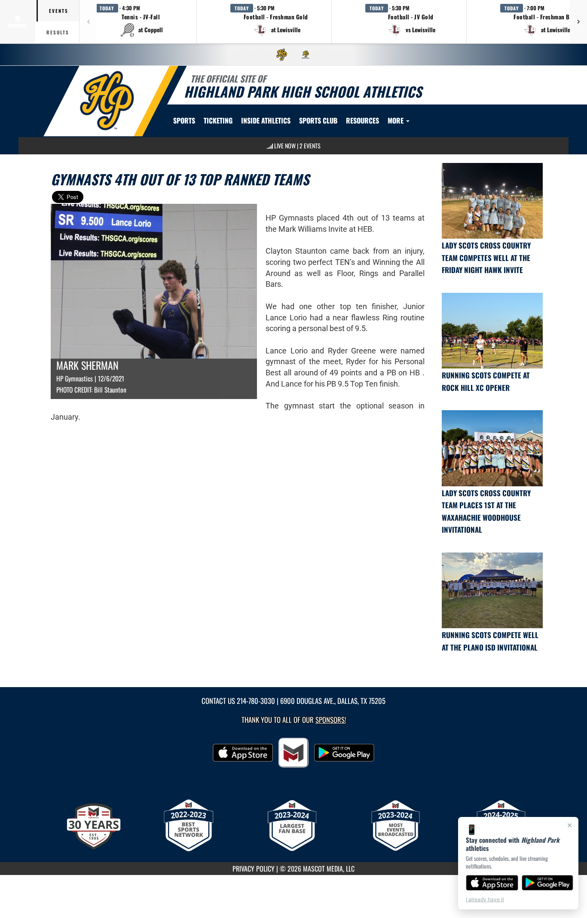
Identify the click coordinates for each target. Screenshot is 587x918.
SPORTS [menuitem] (184, 120)
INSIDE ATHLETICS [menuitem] (265, 120)
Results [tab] (57, 32)
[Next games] (578, 21)
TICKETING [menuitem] (218, 120)
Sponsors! (330, 719)
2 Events (310, 145)
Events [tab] (58, 10)
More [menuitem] (396, 120)
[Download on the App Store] (492, 882)
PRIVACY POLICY (253, 868)
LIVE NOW (285, 145)
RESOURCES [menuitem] (362, 120)
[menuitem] (282, 54)
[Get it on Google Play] (548, 882)
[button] (141, 21)
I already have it (485, 899)
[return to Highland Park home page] (107, 100)
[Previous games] (88, 21)
